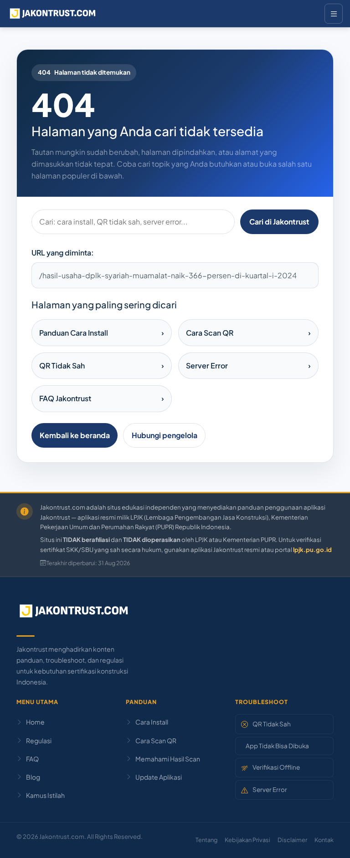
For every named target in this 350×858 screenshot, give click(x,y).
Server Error (269, 789)
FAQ (32, 759)
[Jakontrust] (52, 13)
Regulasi (38, 740)
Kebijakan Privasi (247, 839)
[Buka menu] (333, 14)
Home (35, 722)
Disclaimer (292, 839)
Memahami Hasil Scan (167, 759)
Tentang (206, 839)
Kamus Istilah (45, 795)
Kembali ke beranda (75, 435)
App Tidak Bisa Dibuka (277, 746)
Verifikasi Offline (276, 767)
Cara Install (151, 722)
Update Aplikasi (158, 777)
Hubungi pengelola (164, 435)
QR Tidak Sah (271, 724)
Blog (33, 777)
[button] (327, 840)
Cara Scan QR (155, 740)
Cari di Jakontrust (279, 221)
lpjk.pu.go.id (312, 549)
